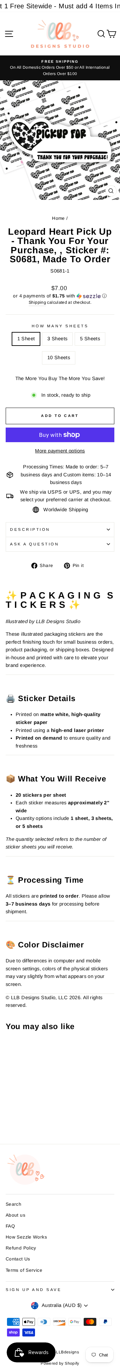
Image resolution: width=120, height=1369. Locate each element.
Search (13, 1204)
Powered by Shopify (60, 1363)
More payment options (60, 450)
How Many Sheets (60, 326)
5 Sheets (90, 338)
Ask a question (34, 544)
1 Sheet (26, 338)
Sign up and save (34, 1289)
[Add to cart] (12, 1047)
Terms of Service (24, 1270)
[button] (60, 296)
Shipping (37, 302)
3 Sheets (57, 338)
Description (30, 529)
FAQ (10, 1226)
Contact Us (18, 1258)
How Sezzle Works (26, 1237)
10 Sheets (58, 357)
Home (58, 218)
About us (15, 1215)
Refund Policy (21, 1248)
